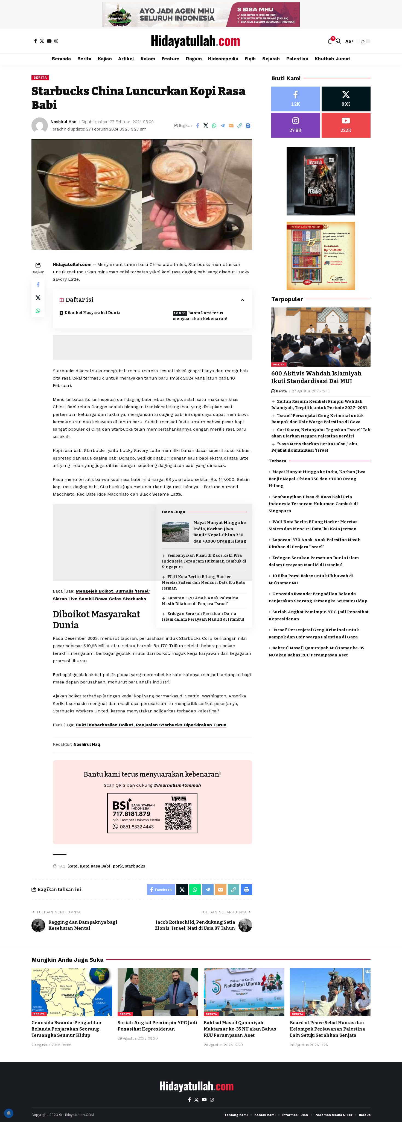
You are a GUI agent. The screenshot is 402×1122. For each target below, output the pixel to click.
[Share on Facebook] (197, 125)
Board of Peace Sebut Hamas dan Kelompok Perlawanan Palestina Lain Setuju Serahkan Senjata (327, 1029)
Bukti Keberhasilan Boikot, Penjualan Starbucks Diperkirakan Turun (151, 724)
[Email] (231, 125)
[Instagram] (56, 41)
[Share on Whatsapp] (214, 125)
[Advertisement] (152, 347)
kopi (73, 866)
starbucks (135, 866)
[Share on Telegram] (223, 125)
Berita (40, 77)
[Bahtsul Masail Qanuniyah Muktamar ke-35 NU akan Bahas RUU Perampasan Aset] (244, 992)
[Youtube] (346, 125)
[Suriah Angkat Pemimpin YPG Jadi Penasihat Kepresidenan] (158, 992)
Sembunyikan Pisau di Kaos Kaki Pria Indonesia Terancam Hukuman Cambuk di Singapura (204, 561)
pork (118, 866)
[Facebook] (35, 41)
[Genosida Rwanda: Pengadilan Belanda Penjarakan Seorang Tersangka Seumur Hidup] (71, 992)
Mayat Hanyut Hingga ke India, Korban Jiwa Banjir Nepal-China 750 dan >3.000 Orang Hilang (317, 478)
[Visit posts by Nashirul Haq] (39, 125)
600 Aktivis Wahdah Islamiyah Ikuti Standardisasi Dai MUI (316, 377)
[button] (338, 41)
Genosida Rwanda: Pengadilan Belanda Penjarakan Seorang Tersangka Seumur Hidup (66, 1029)
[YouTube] (49, 41)
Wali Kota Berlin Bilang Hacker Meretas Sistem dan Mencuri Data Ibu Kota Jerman (203, 583)
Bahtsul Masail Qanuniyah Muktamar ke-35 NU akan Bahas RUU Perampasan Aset (240, 1029)
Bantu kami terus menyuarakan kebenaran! (200, 316)
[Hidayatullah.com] (200, 41)
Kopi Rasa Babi (95, 866)
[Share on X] (206, 125)
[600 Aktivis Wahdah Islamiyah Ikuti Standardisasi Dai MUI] (321, 337)
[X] (41, 41)
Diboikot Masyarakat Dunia (93, 312)
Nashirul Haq (64, 121)
